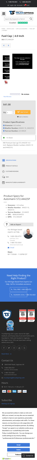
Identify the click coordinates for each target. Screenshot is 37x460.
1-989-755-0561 (12, 2)
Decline (19, 449)
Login (12, 5)
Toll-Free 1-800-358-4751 (20, 289)
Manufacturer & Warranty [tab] (15, 182)
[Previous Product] (4, 45)
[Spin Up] (13, 112)
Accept (18, 445)
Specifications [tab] (11, 160)
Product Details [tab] (12, 166)
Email (12, 247)
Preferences (18, 454)
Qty (4, 112)
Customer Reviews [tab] (12, 171)
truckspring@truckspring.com (14, 378)
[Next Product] (8, 45)
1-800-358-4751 (26, 2)
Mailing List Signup (8, 404)
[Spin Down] (13, 113)
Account (20, 5)
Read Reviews (7, 96)
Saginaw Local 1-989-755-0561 (20, 295)
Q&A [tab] (7, 177)
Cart (27, 5)
